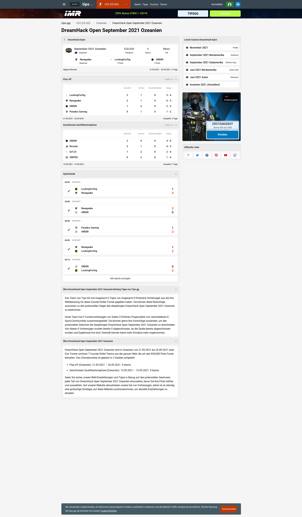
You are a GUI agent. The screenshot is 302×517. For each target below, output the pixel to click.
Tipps (145, 4)
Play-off (67, 79)
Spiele (137, 4)
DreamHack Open (76, 39)
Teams (163, 4)
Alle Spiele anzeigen (120, 278)
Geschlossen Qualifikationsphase (80, 125)
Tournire (154, 4)
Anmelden (217, 4)
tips (88, 4)
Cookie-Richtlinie (109, 511)
